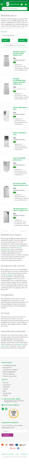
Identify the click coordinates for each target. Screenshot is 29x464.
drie (22, 344)
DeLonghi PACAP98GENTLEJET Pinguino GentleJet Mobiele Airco (19, 81)
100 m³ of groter (8, 275)
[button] (6, 40)
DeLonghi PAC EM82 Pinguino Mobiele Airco (20, 184)
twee (19, 344)
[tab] (14, 40)
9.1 (27, 1)
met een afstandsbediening (11, 248)
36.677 (4, 1)
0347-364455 (16, 399)
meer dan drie (5, 346)
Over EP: (4, 380)
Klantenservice (7, 362)
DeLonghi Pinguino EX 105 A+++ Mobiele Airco (20, 209)
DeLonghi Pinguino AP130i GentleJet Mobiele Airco (19, 53)
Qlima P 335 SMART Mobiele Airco (19, 159)
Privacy (17, 454)
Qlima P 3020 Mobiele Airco (20, 108)
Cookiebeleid (24, 454)
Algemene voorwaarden (8, 454)
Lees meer (4, 31)
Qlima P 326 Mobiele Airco (19, 133)
